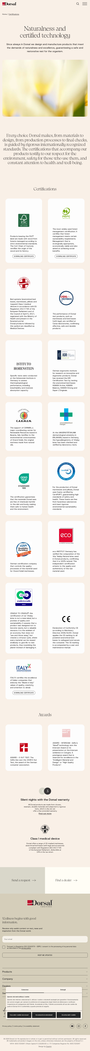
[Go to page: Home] (9, 3)
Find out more (45, 813)
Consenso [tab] (24, 990)
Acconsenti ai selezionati (44, 1015)
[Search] (77, 3)
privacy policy (26, 948)
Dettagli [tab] (63, 990)
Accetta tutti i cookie (69, 1015)
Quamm (49, 1046)
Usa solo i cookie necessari (19, 1015)
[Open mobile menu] (85, 4)
